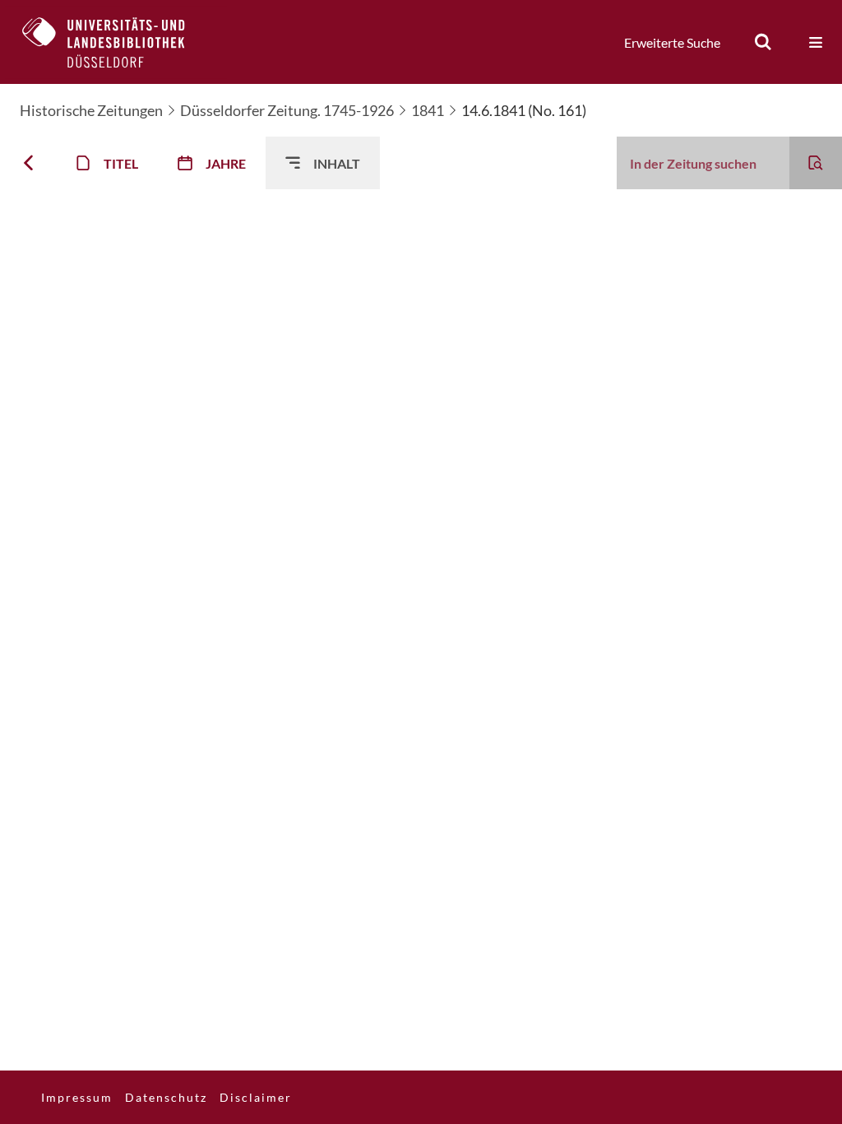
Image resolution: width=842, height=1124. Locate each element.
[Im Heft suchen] (815, 163)
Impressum (77, 1097)
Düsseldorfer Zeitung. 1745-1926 (287, 110)
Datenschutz (166, 1097)
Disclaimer (256, 1097)
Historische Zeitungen (91, 110)
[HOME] (116, 42)
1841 (427, 110)
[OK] (763, 42)
